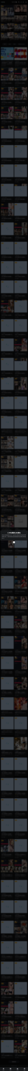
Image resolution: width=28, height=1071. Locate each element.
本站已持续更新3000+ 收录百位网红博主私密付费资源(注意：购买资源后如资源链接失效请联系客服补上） (14, 536)
